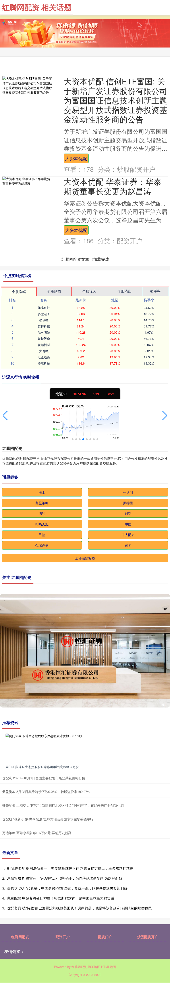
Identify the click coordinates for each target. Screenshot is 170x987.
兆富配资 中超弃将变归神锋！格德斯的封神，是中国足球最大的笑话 (60, 898)
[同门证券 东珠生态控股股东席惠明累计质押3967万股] (85, 748)
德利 (42, 513)
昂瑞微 (43, 320)
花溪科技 (44, 307)
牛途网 (128, 492)
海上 (42, 492)
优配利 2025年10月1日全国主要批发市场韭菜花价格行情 (43, 778)
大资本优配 (76, 158)
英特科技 (44, 326)
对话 (128, 513)
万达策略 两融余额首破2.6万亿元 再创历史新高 (36, 832)
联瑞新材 (44, 344)
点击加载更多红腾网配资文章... (85, 259)
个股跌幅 (54, 291)
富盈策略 (41, 502)
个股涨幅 (19, 291)
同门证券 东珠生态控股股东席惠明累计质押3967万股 (42, 766)
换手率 (155, 291)
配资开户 (63, 936)
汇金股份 (44, 357)
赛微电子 (44, 314)
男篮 (42, 534)
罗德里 (128, 502)
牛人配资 (128, 534)
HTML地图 (108, 966)
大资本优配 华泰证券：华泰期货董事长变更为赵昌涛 (113, 186)
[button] (5, 415)
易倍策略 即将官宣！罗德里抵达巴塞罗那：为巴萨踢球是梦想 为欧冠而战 (64, 878)
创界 (128, 545)
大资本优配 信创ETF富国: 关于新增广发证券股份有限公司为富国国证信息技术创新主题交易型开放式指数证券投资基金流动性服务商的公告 (115, 100)
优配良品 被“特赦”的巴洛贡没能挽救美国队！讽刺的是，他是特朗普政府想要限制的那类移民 (79, 908)
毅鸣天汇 (41, 524)
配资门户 (105, 936)
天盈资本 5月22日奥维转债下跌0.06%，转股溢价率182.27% (46, 791)
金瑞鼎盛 (41, 545)
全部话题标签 (85, 558)
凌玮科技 (44, 363)
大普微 (43, 351)
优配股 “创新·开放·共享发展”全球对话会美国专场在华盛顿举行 (47, 819)
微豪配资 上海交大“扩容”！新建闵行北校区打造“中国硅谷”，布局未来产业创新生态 (63, 805)
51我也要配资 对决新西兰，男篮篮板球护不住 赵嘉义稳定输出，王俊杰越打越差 (70, 868)
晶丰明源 (44, 332)
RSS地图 (94, 966)
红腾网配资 (20, 936)
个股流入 (89, 291)
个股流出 (125, 291)
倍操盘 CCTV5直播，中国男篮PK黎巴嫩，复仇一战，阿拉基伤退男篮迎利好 (67, 888)
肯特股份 (44, 338)
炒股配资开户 (147, 936)
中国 (128, 524)
